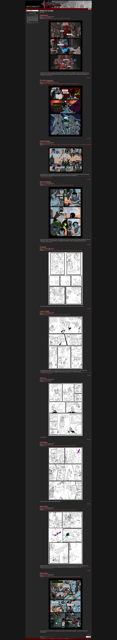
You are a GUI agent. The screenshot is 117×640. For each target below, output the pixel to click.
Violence (43, 378)
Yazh (78, 83)
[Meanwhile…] (65, 563)
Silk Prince (67, 185)
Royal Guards (66, 445)
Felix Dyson (43, 16)
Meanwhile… (44, 506)
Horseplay (43, 442)
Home (27, 8)
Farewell (43, 247)
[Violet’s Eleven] (65, 172)
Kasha (52, 18)
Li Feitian (68, 83)
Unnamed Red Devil (67, 18)
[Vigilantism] (65, 70)
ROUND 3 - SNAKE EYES (48, 143)
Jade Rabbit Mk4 (60, 83)
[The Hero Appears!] (65, 136)
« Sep (29, 22)
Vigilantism (44, 15)
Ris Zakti (61, 18)
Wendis (75, 83)
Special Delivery (45, 182)
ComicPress (62, 638)
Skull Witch (77, 144)
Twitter (89, 9)
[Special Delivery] (65, 237)
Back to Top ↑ (73, 638)
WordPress (56, 638)
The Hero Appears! (46, 80)
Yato (41, 145)
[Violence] (65, 435)
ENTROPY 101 (47, 638)
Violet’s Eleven (45, 141)
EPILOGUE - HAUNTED (47, 17)
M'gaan (65, 144)
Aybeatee (48, 18)
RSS (90, 9)
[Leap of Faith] (65, 368)
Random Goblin (56, 18)
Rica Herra (69, 144)
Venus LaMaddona (82, 144)
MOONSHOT (58, 4)
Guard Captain (51, 445)
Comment (89, 77)
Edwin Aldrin (54, 83)
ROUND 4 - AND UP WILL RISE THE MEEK (51, 82)
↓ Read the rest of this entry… (46, 75)
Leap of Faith (44, 311)
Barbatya (50, 83)
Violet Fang (89, 144)
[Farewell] (65, 304)
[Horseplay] (65, 499)
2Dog (45, 18)
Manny (58, 445)
